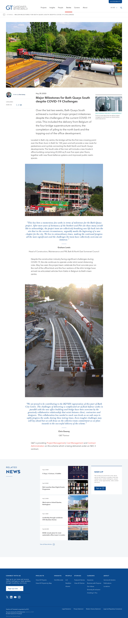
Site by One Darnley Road (13, 616)
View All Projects (41, 580)
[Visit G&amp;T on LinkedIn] (11, 597)
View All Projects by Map (44, 583)
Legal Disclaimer (66, 609)
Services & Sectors (109, 580)
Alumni (68, 586)
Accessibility (115, 1)
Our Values (90, 586)
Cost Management (74, 443)
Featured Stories (79, 580)
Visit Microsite (58, 580)
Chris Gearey (22, 94)
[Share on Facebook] (19, 104)
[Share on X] (17, 105)
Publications (107, 583)
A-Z (67, 580)
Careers (77, 8)
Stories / (10, 14)
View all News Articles (46, 544)
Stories (68, 8)
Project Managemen (56, 443)
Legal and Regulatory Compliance (112, 609)
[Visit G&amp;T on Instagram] (19, 597)
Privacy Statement (78, 609)
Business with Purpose (94, 583)
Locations (107, 586)
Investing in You (92, 593)
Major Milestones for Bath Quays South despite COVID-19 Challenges (44, 14)
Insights (52, 8)
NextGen (68, 583)
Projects (43, 8)
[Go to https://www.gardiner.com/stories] (4, 14)
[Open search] (121, 8)
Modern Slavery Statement (93, 609)
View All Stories (79, 583)
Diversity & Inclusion (93, 589)
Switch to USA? (30, 612)
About (85, 8)
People (60, 8)
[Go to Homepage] (17, 8)
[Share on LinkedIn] (21, 104)
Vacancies (90, 580)
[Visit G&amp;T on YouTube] (15, 597)
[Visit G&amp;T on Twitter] (7, 597)
